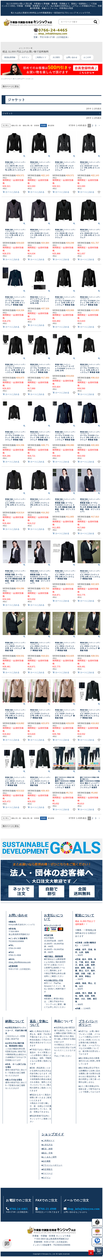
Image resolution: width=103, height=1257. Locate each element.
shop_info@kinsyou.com (20, 962)
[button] (99, 125)
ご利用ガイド (40, 57)
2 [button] (92, 126)
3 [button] (95, 126)
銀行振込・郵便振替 (54, 956)
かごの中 (87, 57)
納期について (14, 1021)
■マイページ (47, 1173)
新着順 (36, 125)
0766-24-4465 (19, 1208)
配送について (84, 915)
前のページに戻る (11, 86)
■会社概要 (46, 1161)
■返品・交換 (47, 1153)
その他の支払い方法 (54, 980)
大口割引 (56, 57)
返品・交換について (39, 1023)
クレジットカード (53, 925)
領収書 (48, 996)
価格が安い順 (16, 125)
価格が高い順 (27, 125)
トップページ (6, 79)
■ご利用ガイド (48, 1140)
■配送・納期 (47, 1149)
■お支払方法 (47, 1145)
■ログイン (46, 1177)
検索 (95, 22)
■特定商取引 (47, 1169)
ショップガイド (53, 1134)
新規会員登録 (9, 57)
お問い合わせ (71, 57)
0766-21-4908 (47, 1208)
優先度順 (51, 125)
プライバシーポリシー (88, 1023)
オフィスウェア (18, 79)
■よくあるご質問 (49, 1157)
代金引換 (49, 935)
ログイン (25, 57)
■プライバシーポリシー (52, 1165)
